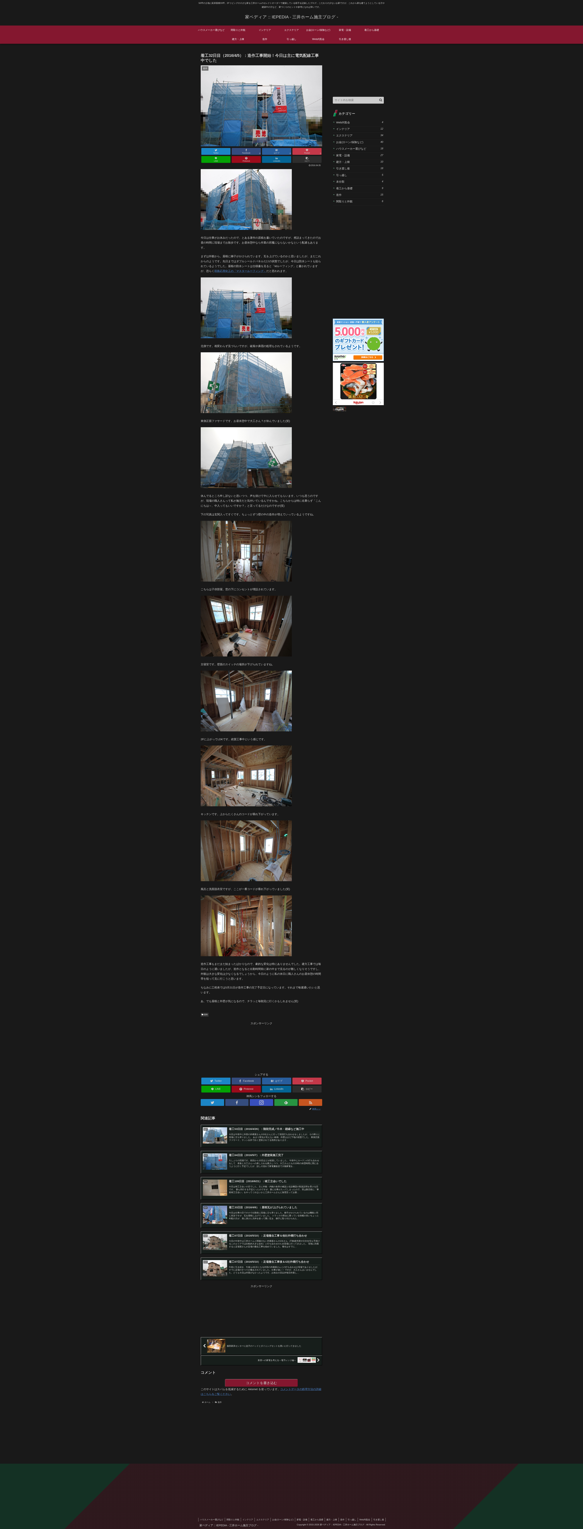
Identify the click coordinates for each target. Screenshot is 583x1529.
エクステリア (359, 135)
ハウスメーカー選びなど (359, 148)
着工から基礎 (359, 188)
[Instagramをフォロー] (261, 1102)
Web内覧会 (359, 122)
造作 (206, 1015)
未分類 (359, 181)
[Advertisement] (261, 1047)
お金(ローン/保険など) (359, 142)
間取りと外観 (359, 201)
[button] (307, 159)
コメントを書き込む (261, 1383)
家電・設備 (359, 155)
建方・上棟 (359, 161)
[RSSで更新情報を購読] (310, 1102)
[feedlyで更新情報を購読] (286, 1102)
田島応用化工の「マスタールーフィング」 (240, 271)
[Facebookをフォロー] (237, 1102)
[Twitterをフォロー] (212, 1102)
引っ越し (359, 175)
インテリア (359, 129)
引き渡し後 (359, 168)
